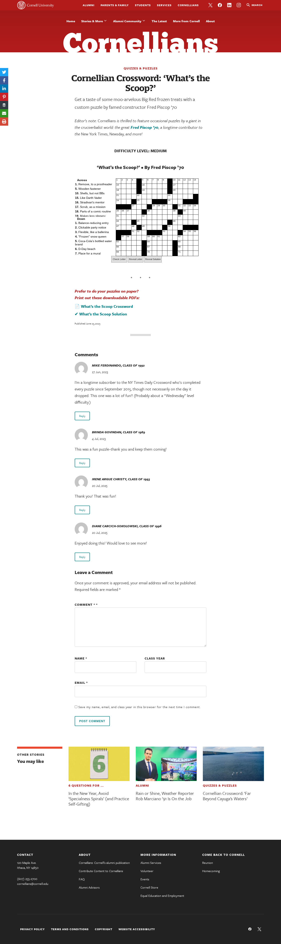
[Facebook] (4, 80)
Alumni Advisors (89, 887)
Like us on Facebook (219, 5)
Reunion (207, 862)
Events (144, 879)
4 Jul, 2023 (99, 438)
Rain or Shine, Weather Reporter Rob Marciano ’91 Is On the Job (165, 796)
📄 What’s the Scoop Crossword (104, 306)
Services (164, 5)
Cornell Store (149, 887)
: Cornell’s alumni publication (104, 862)
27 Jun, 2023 (100, 372)
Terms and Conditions (70, 929)
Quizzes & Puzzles (141, 68)
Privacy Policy (32, 929)
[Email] (4, 113)
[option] (94, 184)
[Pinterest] (4, 97)
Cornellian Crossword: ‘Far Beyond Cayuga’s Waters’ (227, 796)
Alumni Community (127, 21)
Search (257, 5)
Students (143, 5)
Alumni (88, 5)
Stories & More (92, 21)
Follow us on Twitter (210, 5)
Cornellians (188, 5)
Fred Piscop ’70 (144, 127)
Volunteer (146, 871)
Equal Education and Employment (162, 895)
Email (81, 682)
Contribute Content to (101, 871)
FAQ (82, 879)
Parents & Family (115, 5)
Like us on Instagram (238, 5)
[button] (119, 259)
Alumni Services (150, 862)
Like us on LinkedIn (229, 5)
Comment (85, 604)
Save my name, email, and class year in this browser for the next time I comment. (139, 707)
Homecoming (211, 871)
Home (70, 21)
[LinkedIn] (4, 88)
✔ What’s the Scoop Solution (101, 314)
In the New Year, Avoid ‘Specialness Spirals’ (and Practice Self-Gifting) (99, 798)
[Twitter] (4, 72)
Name (81, 658)
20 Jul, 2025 (99, 485)
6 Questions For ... (86, 785)
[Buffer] (4, 105)
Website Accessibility (136, 929)
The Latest (159, 21)
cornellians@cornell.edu (32, 883)
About (210, 21)
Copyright (103, 929)
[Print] (4, 121)
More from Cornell (186, 21)
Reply (82, 416)
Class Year (155, 658)
